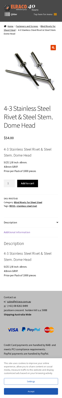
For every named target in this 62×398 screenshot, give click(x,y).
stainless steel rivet (27, 205)
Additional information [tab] (17, 232)
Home (10, 26)
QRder (14, 14)
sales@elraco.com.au (19, 301)
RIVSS (12, 205)
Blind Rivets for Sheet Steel (28, 202)
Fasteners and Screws (27, 26)
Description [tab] (10, 222)
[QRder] (7, 14)
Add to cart (27, 183)
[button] (53, 47)
